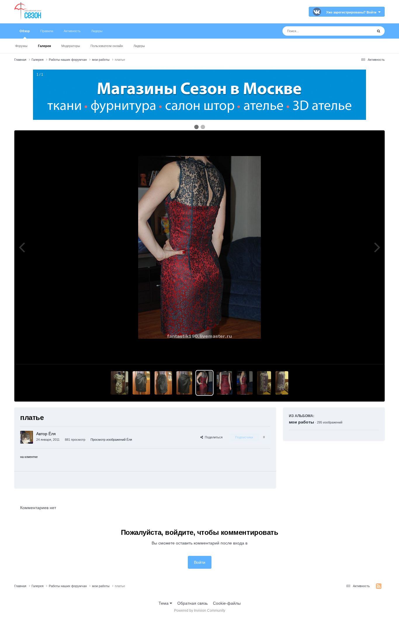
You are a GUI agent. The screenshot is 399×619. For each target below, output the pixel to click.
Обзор (25, 31)
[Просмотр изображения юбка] (141, 383)
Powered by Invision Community (199, 610)
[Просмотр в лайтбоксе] (199, 247)
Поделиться (213, 437)
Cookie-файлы (227, 603)
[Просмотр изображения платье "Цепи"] (119, 383)
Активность (72, 31)
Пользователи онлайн (107, 46)
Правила (46, 31)
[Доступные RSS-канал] (379, 586)
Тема (164, 603)
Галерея (44, 46)
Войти (199, 562)
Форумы (21, 46)
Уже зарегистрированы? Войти (352, 12)
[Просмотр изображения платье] (204, 383)
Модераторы (70, 46)
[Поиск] (378, 31)
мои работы (301, 422)
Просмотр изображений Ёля (111, 439)
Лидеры (139, 46)
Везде (359, 31)
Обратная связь (192, 603)
